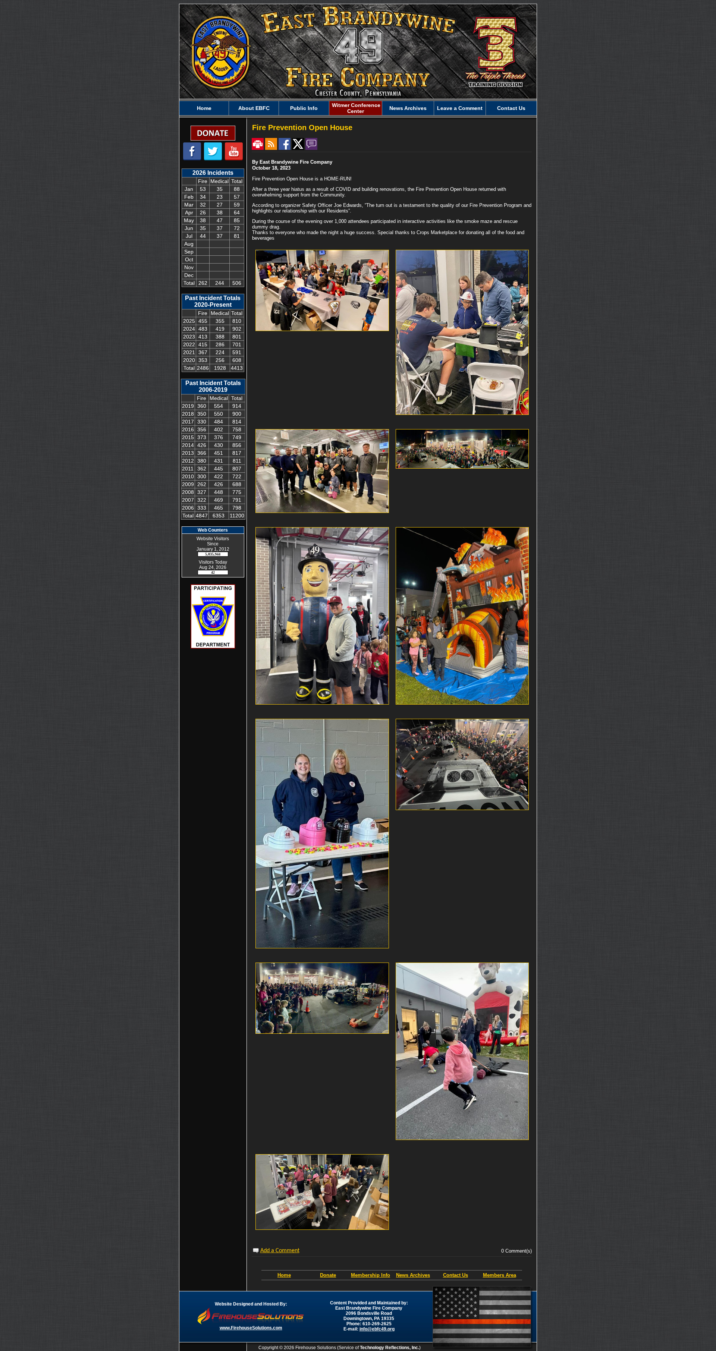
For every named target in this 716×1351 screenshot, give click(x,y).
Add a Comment (279, 1251)
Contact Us (455, 1275)
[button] (254, 108)
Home (284, 1275)
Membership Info (370, 1275)
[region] (358, 108)
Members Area (499, 1275)
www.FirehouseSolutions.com (251, 1327)
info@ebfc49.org (377, 1329)
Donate (328, 1275)
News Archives (413, 1275)
